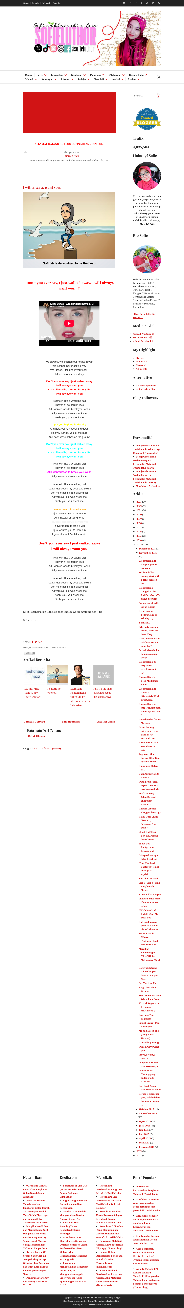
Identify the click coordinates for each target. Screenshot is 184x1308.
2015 (139, 535)
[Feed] (159, 3)
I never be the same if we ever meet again (149, 902)
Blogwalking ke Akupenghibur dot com (148, 564)
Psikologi (95, 74)
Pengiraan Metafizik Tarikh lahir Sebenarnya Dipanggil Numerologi (109, 1244)
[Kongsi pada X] (31, 653)
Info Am (65, 79)
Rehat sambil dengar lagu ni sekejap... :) (148, 614)
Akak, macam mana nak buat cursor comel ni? (149, 642)
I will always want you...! (43, 187)
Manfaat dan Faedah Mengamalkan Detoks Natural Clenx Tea (73, 1215)
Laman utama (71, 721)
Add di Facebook (142, 341)
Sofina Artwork (104, 1304)
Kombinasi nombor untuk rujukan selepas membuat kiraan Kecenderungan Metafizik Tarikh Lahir (145, 1223)
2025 (139, 501)
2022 (139, 506)
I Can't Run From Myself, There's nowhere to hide (149, 785)
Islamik (29, 79)
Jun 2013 (144, 1129)
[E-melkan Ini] (25, 653)
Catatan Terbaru (34, 721)
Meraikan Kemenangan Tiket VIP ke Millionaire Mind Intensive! (80, 697)
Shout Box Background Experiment (146, 847)
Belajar (82, 79)
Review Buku (136, 74)
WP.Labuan (115, 74)
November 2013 (148, 552)
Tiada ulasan (57, 647)
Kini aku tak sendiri (149, 878)
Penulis (35, 3)
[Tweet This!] (36, 641)
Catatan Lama (105, 721)
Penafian (57, 3)
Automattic (81, 1301)
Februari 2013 (147, 1146)
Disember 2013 (147, 548)
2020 (139, 514)
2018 (139, 523)
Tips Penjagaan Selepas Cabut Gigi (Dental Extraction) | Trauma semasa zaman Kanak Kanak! (146, 1256)
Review (132, 79)
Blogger (117, 1297)
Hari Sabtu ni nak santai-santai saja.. (148, 746)
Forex (40, 74)
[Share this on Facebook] (32, 641)
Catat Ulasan (36, 736)
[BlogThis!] (28, 653)
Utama (26, 3)
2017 (139, 527)
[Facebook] (130, 3)
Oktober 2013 (147, 1109)
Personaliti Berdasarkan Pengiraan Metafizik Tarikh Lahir (109, 1189)
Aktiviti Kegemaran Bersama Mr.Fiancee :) (149, 1007)
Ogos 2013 (145, 1121)
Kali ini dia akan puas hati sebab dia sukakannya (102, 693)
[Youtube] (147, 3)
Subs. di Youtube (142, 333)
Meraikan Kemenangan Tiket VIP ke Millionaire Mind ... (149, 956)
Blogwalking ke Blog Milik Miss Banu (148, 680)
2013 (139, 544)
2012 (139, 1151)
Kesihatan (76, 74)
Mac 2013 (144, 1142)
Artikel (116, 79)
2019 (139, 518)
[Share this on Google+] (40, 641)
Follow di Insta (141, 337)
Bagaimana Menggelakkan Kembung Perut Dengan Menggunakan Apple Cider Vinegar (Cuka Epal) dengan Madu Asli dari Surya (74, 1274)
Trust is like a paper (150, 894)
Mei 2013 (144, 1134)
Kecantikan (57, 74)
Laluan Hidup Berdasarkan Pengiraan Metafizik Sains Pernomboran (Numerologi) (109, 1259)
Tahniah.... (144, 622)
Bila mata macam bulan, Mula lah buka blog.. (148, 630)
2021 (139, 510)
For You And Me (148, 983)
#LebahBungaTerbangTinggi (107, 1301)
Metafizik (99, 79)
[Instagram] (124, 3)
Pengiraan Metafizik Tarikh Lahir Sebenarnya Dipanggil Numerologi (146, 449)
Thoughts (141, 368)
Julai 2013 (145, 1125)
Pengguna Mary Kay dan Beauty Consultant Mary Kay (36, 1281)
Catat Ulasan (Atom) (47, 748)
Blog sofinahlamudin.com (90, 1297)
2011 (139, 1155)
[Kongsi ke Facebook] (33, 653)
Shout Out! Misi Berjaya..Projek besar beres (148, 835)
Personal (141, 365)
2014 (139, 540)
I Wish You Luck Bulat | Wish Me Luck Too (148, 914)
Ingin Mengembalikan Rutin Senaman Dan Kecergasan (74, 1204)
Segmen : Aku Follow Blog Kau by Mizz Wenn (149, 758)
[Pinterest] (153, 3)
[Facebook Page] (141, 3)
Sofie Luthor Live (145, 389)
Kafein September (146, 385)
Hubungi (46, 3)
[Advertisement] (70, 112)
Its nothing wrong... (149, 1042)
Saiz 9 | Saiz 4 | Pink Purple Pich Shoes (149, 886)
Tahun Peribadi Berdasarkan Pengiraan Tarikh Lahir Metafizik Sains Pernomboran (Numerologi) (109, 1278)
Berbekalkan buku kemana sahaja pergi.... (149, 654)
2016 (139, 531)
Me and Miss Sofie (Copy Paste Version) (32, 693)
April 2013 (145, 1138)
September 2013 (148, 1113)
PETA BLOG (71, 156)
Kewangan (47, 79)
